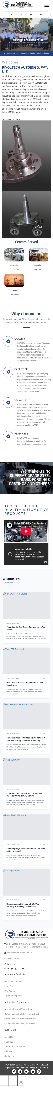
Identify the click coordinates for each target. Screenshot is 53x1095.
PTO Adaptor (10, 991)
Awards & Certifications (15, 1047)
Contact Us (9, 1056)
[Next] (13, 1080)
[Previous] (4, 1080)
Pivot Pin (8, 986)
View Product (14, 269)
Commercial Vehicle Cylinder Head (20, 1024)
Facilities (8, 1042)
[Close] (21, 1083)
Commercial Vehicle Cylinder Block (20, 1019)
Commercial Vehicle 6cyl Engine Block (21, 1014)
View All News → (9, 583)
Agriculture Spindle (13, 996)
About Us (8, 1037)
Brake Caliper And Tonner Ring (18, 1009)
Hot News (43, 623)
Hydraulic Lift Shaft (13, 982)
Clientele (8, 1051)
